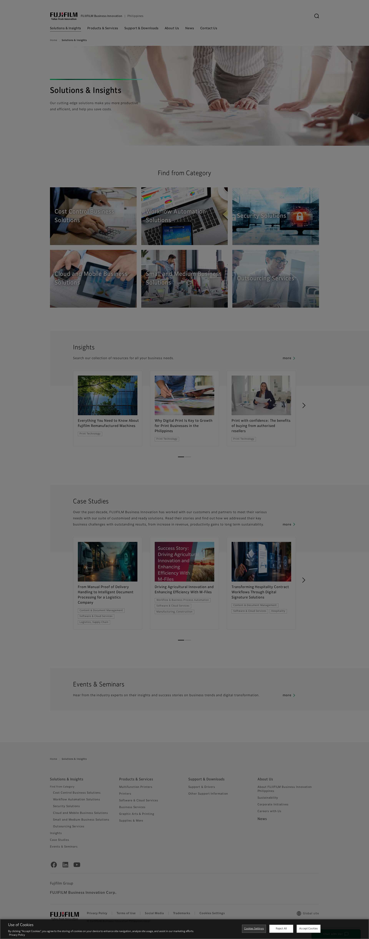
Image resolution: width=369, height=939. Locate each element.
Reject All (281, 928)
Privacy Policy (17, 935)
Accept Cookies (308, 928)
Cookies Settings (254, 928)
